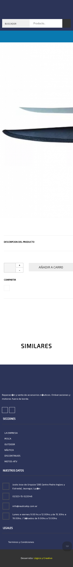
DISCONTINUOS (12, 455)
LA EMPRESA (11, 432)
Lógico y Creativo (42, 558)
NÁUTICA (9, 449)
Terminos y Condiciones (21, 542)
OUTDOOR (9, 444)
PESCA (7, 438)
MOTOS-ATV (10, 461)
